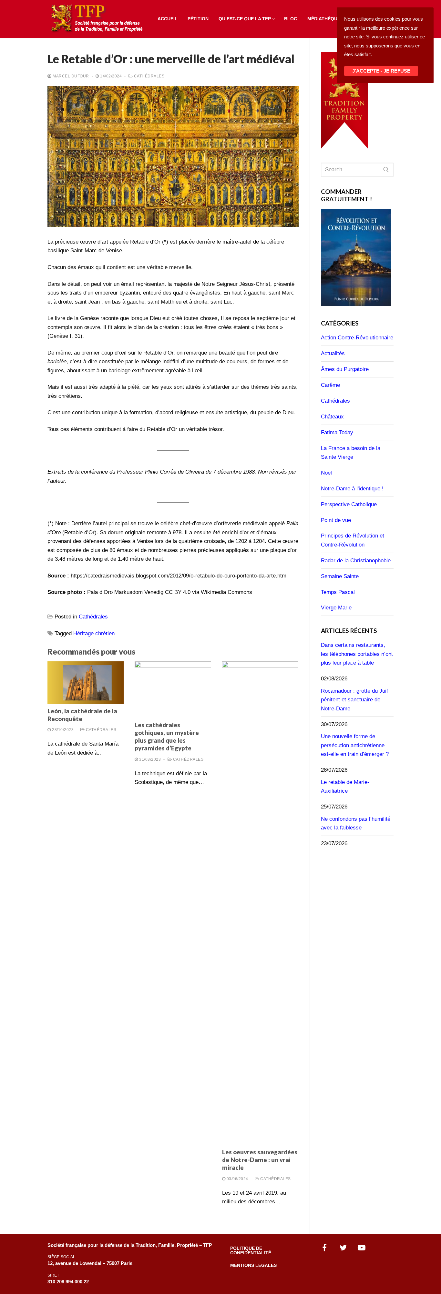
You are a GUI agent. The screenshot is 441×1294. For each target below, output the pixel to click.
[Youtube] (361, 1247)
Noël (326, 473)
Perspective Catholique (349, 504)
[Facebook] (324, 1247)
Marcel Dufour (70, 76)
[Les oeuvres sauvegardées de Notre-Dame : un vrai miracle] (260, 903)
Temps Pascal (338, 592)
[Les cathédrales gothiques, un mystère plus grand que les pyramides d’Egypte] (173, 689)
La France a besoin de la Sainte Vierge (350, 452)
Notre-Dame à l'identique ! (352, 489)
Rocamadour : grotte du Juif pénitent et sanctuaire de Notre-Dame (354, 700)
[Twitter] (343, 1247)
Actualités (333, 353)
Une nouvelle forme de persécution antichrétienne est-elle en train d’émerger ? (355, 745)
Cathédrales (148, 76)
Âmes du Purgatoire (345, 369)
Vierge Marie (336, 608)
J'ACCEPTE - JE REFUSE (381, 71)
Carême (330, 385)
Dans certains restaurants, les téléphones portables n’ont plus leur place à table (357, 654)
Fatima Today (337, 432)
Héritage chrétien (94, 633)
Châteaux (332, 417)
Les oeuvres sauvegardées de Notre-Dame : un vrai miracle (259, 1160)
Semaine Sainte (340, 576)
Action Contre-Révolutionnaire (357, 338)
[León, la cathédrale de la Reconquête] (85, 682)
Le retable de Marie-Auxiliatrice (345, 786)
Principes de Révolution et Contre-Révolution (352, 540)
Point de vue (336, 520)
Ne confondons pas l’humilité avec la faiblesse (355, 823)
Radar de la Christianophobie (356, 560)
